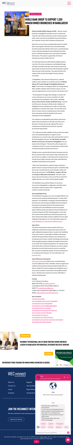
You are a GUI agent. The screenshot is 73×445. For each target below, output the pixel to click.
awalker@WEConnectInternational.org (47, 293)
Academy (11, 393)
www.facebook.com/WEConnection (42, 317)
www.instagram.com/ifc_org (40, 315)
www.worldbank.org (38, 221)
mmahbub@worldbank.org (45, 288)
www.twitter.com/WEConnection (41, 322)
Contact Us (11, 386)
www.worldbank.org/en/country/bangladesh (45, 301)
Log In (10, 389)
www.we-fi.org (36, 255)
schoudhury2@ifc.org (49, 284)
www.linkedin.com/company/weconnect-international (47, 320)
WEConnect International (39, 261)
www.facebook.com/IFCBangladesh (42, 304)
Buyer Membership (33, 389)
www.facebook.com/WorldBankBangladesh (44, 306)
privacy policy (43, 437)
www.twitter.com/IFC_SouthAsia (41, 308)
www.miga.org (48, 221)
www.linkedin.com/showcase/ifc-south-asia (44, 310)
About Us (11, 382)
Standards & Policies (33, 393)
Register (29, 382)
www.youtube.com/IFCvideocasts (42, 313)
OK (36, 441)
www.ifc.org (58, 221)
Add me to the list (16, 419)
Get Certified (31, 386)
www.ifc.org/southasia (38, 299)
